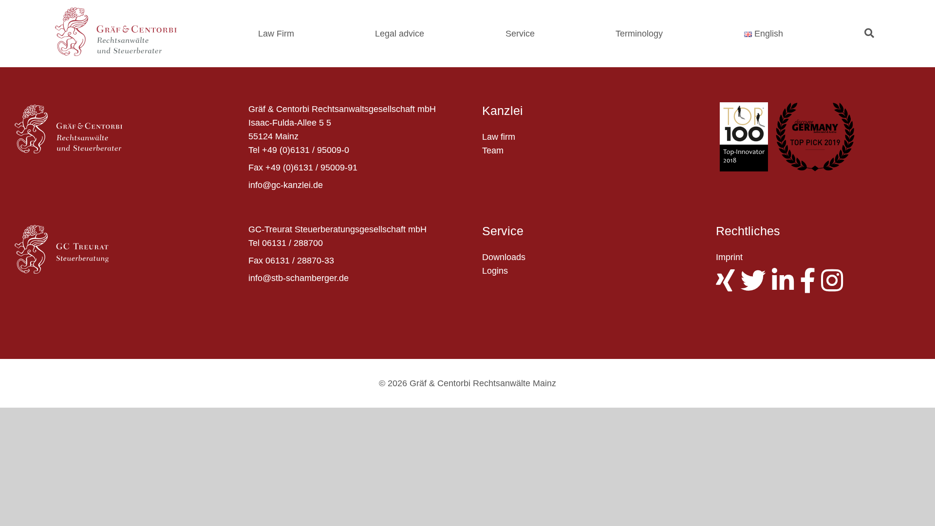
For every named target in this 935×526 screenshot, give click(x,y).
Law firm (498, 137)
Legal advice (399, 33)
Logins (495, 271)
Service (520, 33)
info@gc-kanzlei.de (285, 185)
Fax (255, 167)
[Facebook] (810, 287)
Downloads (503, 257)
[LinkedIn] (786, 287)
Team (493, 150)
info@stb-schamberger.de (298, 278)
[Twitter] (756, 287)
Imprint (729, 257)
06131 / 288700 (292, 243)
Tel (254, 150)
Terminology (639, 33)
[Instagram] (835, 287)
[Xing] (728, 287)
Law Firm (276, 33)
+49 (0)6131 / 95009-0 (305, 150)
